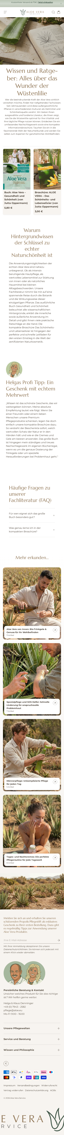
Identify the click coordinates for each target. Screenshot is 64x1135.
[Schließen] (61, 3)
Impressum (9, 1085)
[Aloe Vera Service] (32, 891)
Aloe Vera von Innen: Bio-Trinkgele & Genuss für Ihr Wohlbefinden (26, 631)
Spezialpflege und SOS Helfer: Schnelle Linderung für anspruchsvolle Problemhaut (28, 705)
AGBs (53, 1090)
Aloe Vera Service (17, 1098)
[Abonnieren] (56, 940)
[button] (57, 12)
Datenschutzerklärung (36, 1090)
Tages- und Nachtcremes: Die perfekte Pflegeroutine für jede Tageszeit (28, 858)
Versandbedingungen (28, 1085)
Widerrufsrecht (49, 1085)
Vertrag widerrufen (13, 1090)
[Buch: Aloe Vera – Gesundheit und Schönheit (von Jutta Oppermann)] (16, 169)
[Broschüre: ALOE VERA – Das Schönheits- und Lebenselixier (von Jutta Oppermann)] (47, 169)
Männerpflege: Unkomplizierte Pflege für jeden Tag (27, 782)
